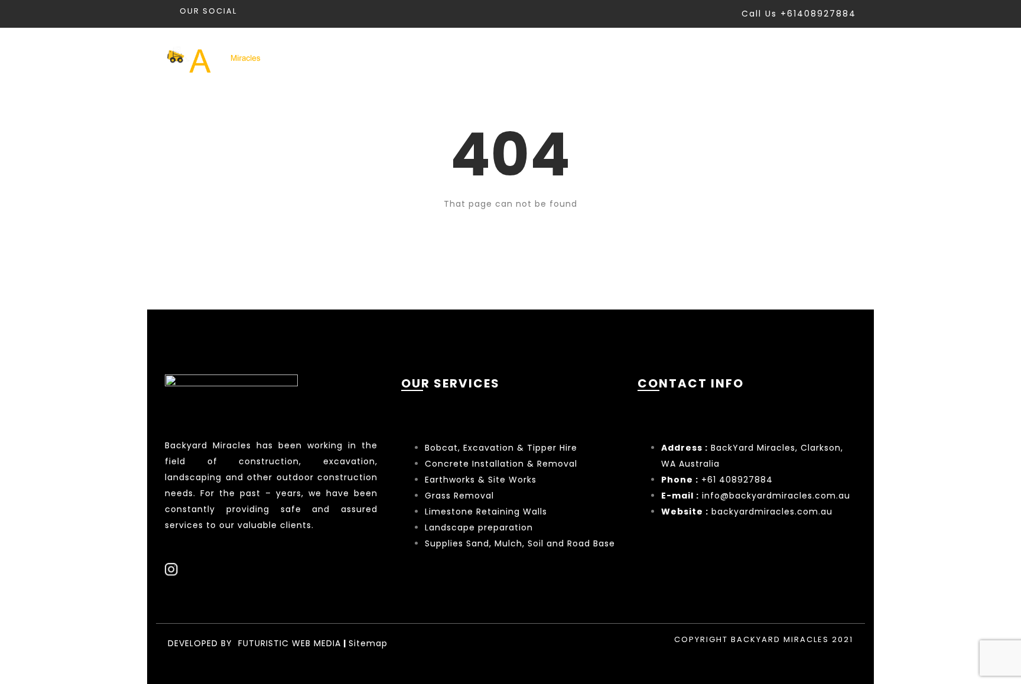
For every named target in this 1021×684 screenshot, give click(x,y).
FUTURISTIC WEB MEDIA (289, 643)
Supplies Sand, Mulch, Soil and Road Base (520, 543)
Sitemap (368, 643)
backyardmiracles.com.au (772, 511)
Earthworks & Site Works (480, 480)
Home (533, 58)
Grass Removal (461, 495)
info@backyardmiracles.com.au (776, 495)
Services (600, 58)
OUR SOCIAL (208, 11)
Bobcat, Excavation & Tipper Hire (501, 448)
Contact (832, 58)
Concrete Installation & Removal (501, 464)
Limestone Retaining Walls (486, 511)
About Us (756, 58)
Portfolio (679, 58)
